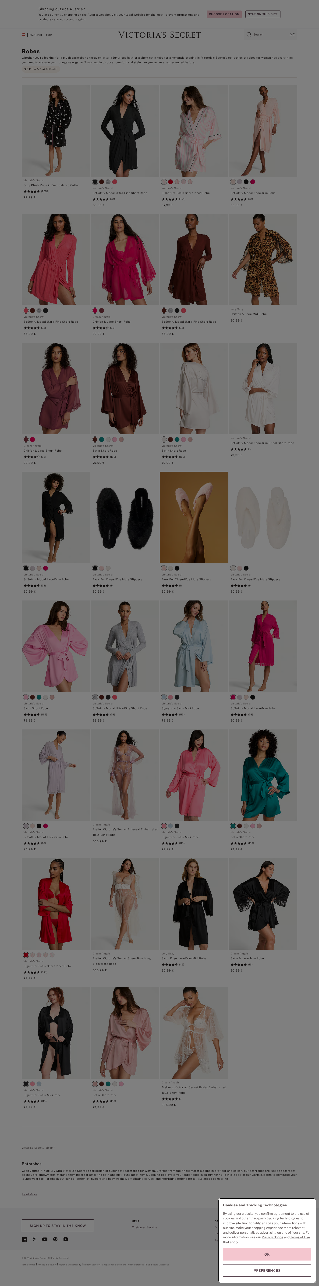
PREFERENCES (267, 1270)
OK (267, 1254)
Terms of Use (300, 1237)
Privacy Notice (272, 1237)
